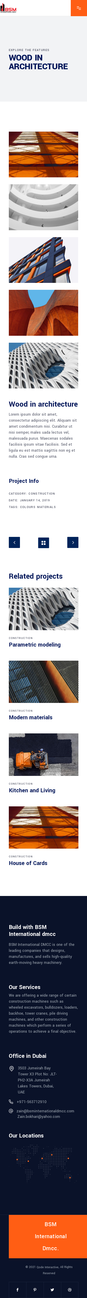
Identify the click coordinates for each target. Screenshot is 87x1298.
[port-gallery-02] (43, 207)
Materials (46, 507)
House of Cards (28, 863)
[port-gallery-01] (43, 154)
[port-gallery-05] (43, 365)
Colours (28, 507)
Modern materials (30, 717)
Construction (42, 493)
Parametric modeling (35, 645)
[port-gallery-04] (43, 313)
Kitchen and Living (32, 790)
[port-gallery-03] (43, 260)
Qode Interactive (47, 1267)
